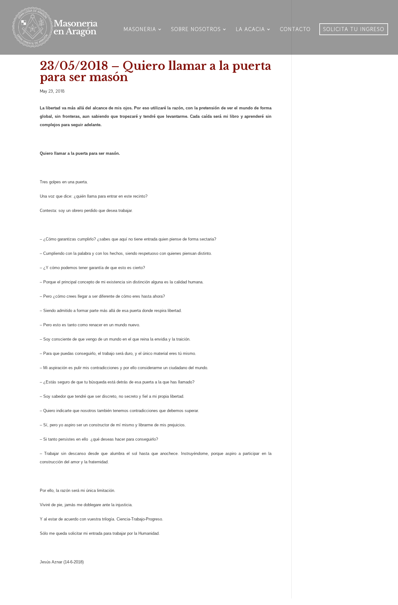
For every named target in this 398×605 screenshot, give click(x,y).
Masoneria (139, 30)
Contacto (295, 30)
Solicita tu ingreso (353, 29)
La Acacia (250, 30)
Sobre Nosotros (196, 30)
